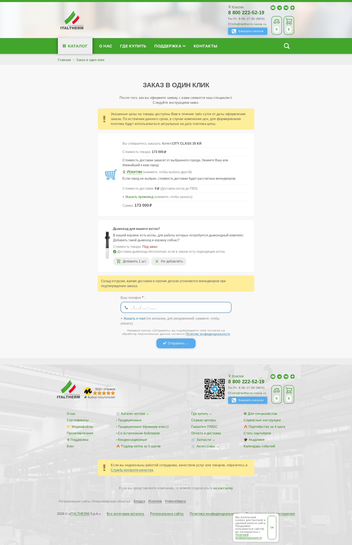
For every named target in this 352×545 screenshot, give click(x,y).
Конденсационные (132, 439)
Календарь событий (259, 446)
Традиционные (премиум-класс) (143, 426)
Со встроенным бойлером (139, 433)
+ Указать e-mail (133, 318)
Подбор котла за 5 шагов (141, 446)
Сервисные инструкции (262, 420)
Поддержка (167, 46)
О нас (105, 46)
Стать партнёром (257, 433)
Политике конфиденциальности (208, 333)
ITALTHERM (79, 514)
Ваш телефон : (133, 297)
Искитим (237, 7)
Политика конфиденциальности (215, 514)
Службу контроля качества (132, 470)
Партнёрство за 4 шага (267, 426)
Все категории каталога (125, 514)
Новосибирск (175, 501)
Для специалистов (262, 413)
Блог (70, 446)
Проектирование (80, 433)
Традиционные (130, 420)
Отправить (176, 343)
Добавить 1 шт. (134, 261)
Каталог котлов (133, 413)
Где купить (133, 46)
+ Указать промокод (137, 197)
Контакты (206, 46)
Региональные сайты (167, 514)
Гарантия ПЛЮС (204, 426)
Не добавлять (172, 261)
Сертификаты (78, 420)
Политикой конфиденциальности (248, 536)
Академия (256, 439)
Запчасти (203, 439)
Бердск (139, 501)
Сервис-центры (203, 420)
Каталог (78, 46)
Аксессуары (205, 446)
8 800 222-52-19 (246, 12)
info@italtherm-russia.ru (249, 24)
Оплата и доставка (206, 433)
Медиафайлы (82, 426)
